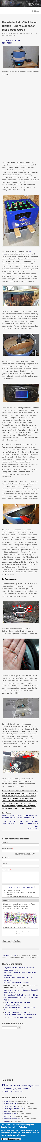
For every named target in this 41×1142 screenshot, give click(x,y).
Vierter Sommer (10, 1106)
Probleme (13, 35)
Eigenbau (18, 1089)
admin (16, 33)
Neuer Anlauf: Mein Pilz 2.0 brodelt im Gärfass (19, 818)
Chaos (35, 33)
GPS (14, 1085)
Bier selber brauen (12, 963)
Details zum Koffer (11, 1104)
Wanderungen (27, 1086)
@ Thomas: (8, 1116)
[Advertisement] (20, 1054)
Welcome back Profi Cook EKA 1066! (17, 1012)
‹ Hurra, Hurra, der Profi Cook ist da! (9, 822)
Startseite (5, 955)
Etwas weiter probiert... (12, 1119)
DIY (10, 1085)
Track (19, 1085)
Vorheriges (6, 40)
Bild (3, 1089)
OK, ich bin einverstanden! (11, 1139)
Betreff (4, 864)
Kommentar (6, 870)
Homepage (5, 857)
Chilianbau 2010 (8, 1091)
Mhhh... (7, 1121)
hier (30, 251)
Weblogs (14, 955)
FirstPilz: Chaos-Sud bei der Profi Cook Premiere (19, 815)
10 (11, 43)
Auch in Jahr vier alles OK (13, 1109)
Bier (24, 33)
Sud (3, 35)
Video (31, 1089)
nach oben (20, 822)
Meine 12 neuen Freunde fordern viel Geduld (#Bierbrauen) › (32, 825)
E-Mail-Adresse (7, 848)
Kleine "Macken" (10, 1114)
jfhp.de (36, 1086)
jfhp (6, 35)
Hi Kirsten (8, 1101)
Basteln (25, 1089)
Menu (36, 11)
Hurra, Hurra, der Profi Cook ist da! (17, 983)
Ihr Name (5, 842)
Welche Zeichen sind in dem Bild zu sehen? (17, 927)
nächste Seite (15, 40)
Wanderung (10, 1089)
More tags (19, 1091)
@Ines (6, 1111)
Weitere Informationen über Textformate (21, 887)
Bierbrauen (29, 33)
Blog (8, 35)
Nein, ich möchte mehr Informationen (13, 1135)
